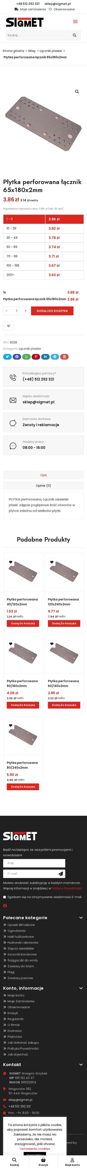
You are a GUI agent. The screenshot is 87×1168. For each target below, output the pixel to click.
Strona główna (13, 51)
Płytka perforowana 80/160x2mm (22, 683)
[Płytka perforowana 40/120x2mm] (23, 572)
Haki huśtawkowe (21, 936)
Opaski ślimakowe (21, 925)
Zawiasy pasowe (20, 978)
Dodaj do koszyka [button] (23, 623)
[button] (77, 91)
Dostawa (15, 1030)
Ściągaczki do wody (23, 960)
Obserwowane (64, 9)
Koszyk (13, 1013)
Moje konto (16, 995)
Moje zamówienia (32, 9)
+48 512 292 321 (27, 4)
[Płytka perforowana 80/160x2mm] (23, 654)
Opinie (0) (43, 486)
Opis (43, 475)
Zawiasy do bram (21, 966)
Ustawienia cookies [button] (35, 1148)
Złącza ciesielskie (21, 948)
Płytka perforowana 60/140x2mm (63, 683)
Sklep (32, 51)
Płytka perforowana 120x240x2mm (63, 601)
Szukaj (14, 1165)
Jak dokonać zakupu (23, 1042)
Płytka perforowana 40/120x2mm (22, 601)
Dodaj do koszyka (52, 311)
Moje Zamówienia (21, 1001)
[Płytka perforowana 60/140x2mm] (64, 654)
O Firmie (14, 1025)
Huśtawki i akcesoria (23, 942)
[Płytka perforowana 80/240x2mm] (23, 736)
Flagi (11, 972)
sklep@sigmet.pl (58, 4)
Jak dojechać (18, 1054)
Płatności (15, 1036)
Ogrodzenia (17, 930)
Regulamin (16, 1019)
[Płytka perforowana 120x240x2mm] (64, 572)
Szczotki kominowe (22, 954)
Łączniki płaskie (51, 51)
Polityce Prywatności (67, 888)
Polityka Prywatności (23, 1048)
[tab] (43, 475)
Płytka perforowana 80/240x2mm (22, 765)
